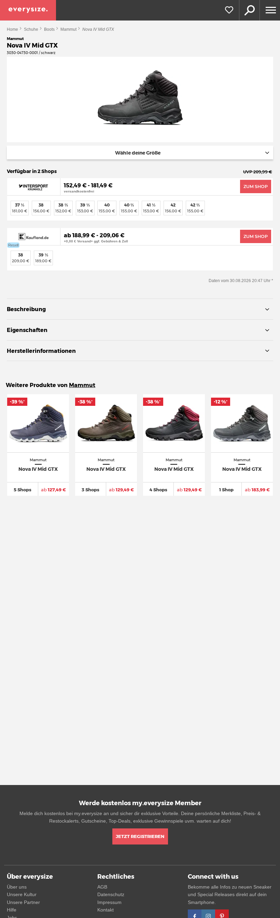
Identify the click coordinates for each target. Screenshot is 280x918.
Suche (249, 10)
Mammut (68, 29)
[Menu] (270, 10)
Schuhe (31, 29)
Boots (49, 29)
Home (12, 29)
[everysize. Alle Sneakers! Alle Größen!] (28, 10)
